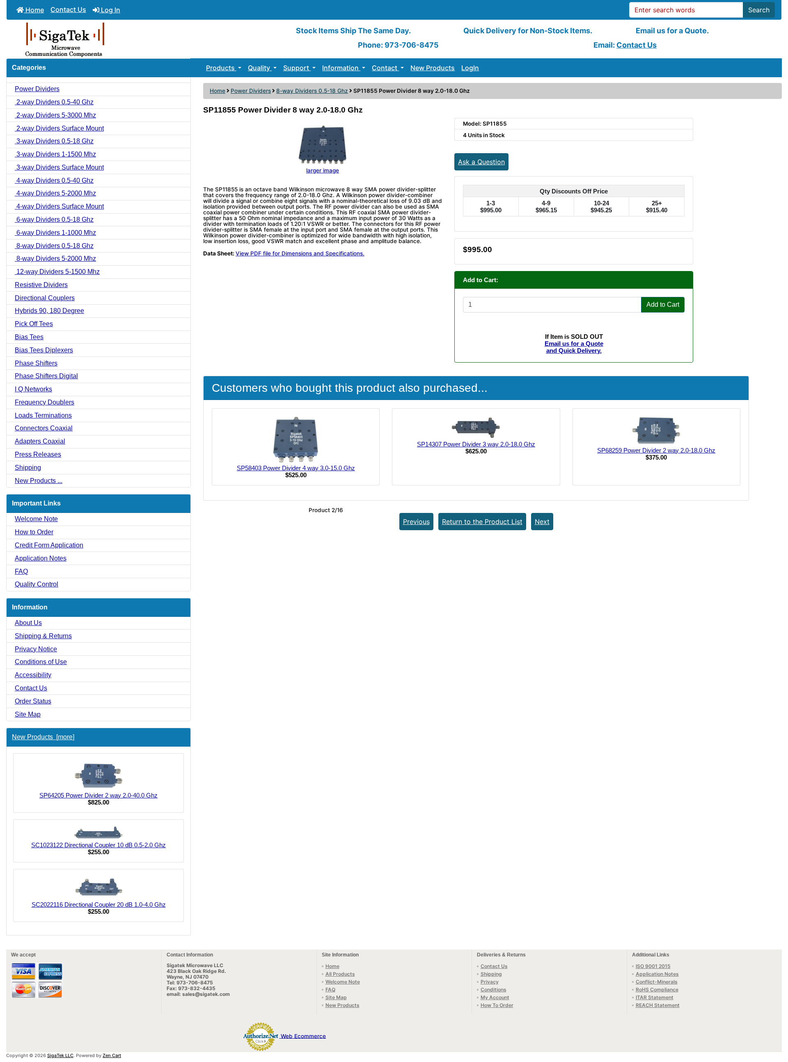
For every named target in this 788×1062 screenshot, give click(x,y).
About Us (28, 622)
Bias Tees (29, 336)
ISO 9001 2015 (653, 966)
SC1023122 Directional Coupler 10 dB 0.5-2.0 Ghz (98, 844)
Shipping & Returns (43, 635)
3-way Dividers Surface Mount (59, 167)
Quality (260, 68)
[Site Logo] (136, 39)
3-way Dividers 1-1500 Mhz (55, 154)
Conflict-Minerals (657, 982)
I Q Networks (33, 389)
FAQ (21, 571)
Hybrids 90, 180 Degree (49, 310)
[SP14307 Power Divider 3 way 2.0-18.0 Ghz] (476, 427)
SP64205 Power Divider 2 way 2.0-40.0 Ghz (98, 795)
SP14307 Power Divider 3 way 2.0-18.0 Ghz (476, 444)
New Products (432, 68)
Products (221, 68)
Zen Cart (112, 1055)
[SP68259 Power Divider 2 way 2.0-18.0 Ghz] (656, 430)
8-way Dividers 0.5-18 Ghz (312, 90)
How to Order (34, 532)
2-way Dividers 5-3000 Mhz (55, 115)
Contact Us (68, 9)
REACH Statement (658, 1005)
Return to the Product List (482, 521)
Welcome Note (36, 518)
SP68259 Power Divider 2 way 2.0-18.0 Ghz (656, 450)
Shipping (28, 467)
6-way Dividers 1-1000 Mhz (55, 232)
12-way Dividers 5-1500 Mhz (57, 271)
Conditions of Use (41, 661)
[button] (772, 1021)
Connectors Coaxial (44, 428)
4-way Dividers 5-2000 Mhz (55, 193)
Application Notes (40, 558)
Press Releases (38, 454)
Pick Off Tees (34, 323)
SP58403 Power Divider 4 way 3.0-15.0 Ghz (296, 467)
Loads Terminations (43, 415)
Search (759, 10)
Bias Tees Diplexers (44, 350)
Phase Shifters (36, 363)
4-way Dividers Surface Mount (59, 206)
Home (34, 10)
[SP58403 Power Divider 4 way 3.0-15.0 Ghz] (296, 439)
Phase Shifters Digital (46, 375)
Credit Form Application (49, 545)
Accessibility (33, 674)
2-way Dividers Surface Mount (59, 128)
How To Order (497, 1005)
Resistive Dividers (41, 284)
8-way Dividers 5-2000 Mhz (55, 258)
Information (341, 68)
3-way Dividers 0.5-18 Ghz (54, 141)
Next (542, 521)
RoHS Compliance (657, 989)
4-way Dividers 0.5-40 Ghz (54, 180)
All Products (340, 974)
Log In (109, 10)
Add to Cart (662, 304)
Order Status (33, 701)
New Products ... (38, 480)
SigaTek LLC (60, 1055)
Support (297, 68)
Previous (416, 521)
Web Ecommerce (303, 1035)
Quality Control (36, 584)
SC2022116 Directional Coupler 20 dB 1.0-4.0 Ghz (99, 904)
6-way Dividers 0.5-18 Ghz (54, 219)
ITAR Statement (654, 997)
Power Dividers (251, 90)
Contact (385, 68)
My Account (495, 997)
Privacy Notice (36, 649)
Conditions (493, 989)
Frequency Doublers (44, 402)
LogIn (470, 68)
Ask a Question (481, 162)
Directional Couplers (45, 297)
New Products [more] (43, 736)
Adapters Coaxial (40, 441)
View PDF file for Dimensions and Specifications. (300, 253)
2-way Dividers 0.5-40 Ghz (54, 102)
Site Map (28, 714)
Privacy (490, 982)
